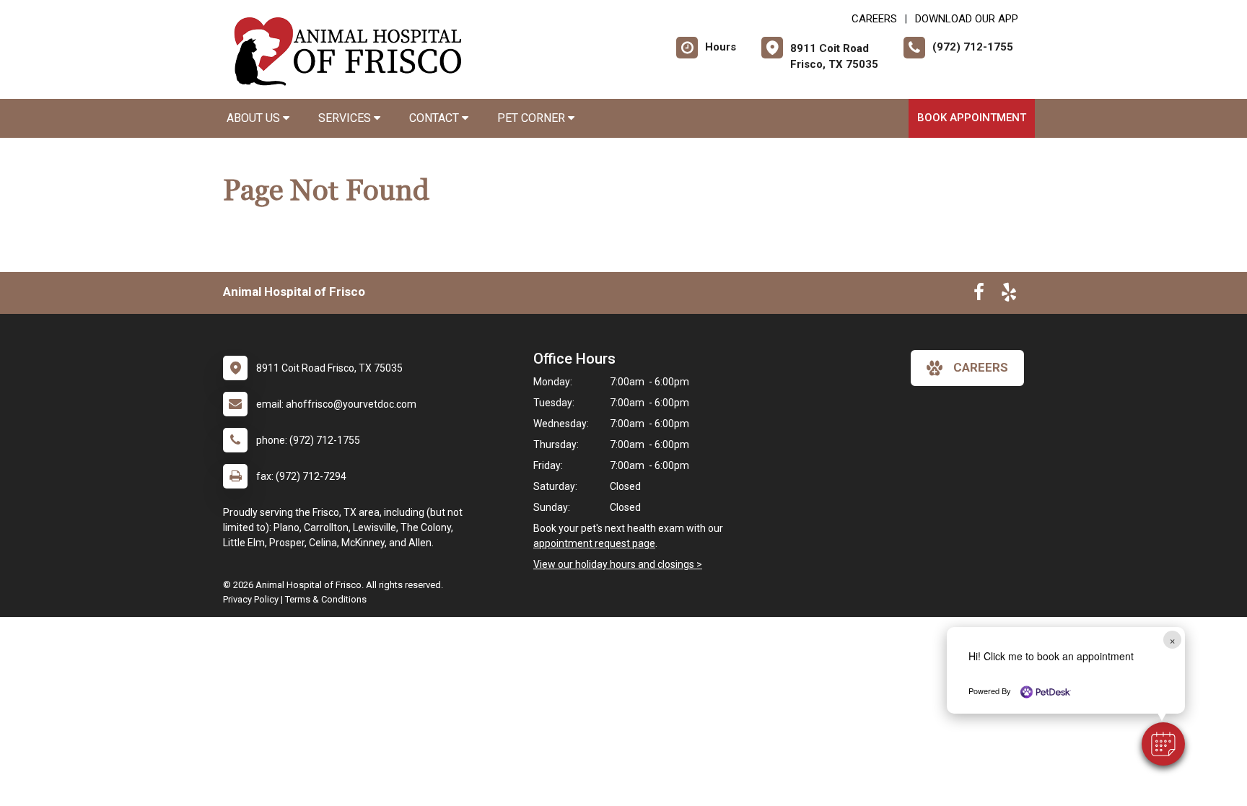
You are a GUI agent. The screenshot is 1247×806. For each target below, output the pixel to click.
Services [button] (346, 118)
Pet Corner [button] (532, 118)
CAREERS (874, 18)
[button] (1163, 744)
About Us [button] (255, 118)
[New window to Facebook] (979, 295)
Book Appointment (971, 117)
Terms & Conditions (326, 599)
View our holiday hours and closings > (617, 564)
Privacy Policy (251, 599)
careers (980, 367)
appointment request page (594, 543)
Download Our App (966, 18)
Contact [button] (435, 118)
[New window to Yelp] (1009, 295)
